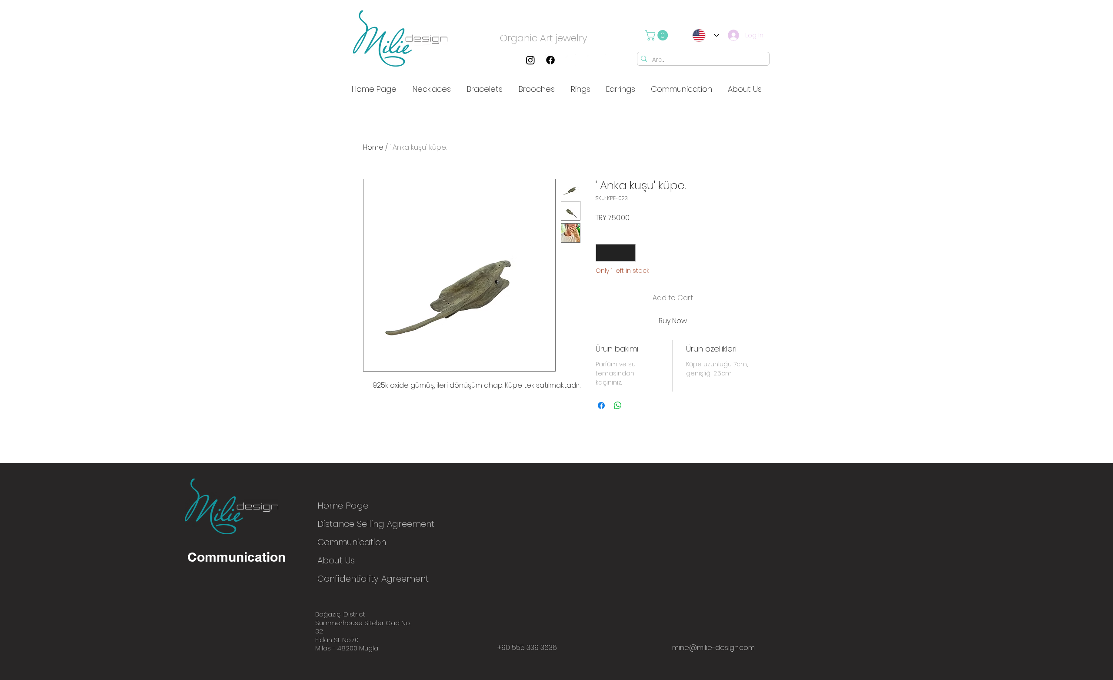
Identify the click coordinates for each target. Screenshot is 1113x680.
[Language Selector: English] (703, 35)
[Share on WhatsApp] (618, 405)
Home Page (342, 505)
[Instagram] (530, 60)
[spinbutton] (615, 253)
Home (373, 147)
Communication (348, 542)
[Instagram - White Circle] (570, 60)
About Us (336, 560)
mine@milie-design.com (713, 648)
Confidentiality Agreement (348, 579)
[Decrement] (603, 253)
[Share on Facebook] (601, 405)
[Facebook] (550, 60)
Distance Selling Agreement (348, 524)
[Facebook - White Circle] (610, 60)
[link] (657, 35)
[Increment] (628, 253)
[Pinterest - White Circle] (590, 60)
